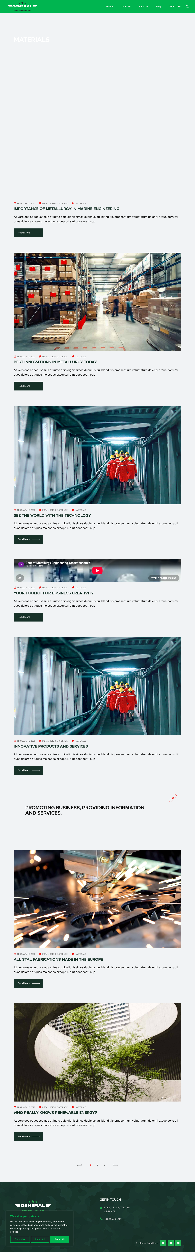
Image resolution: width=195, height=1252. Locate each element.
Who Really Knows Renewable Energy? (55, 1112)
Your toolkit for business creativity (54, 593)
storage (62, 203)
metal (45, 203)
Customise (20, 1239)
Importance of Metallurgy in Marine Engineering (66, 208)
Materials (81, 203)
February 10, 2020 (26, 203)
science (54, 203)
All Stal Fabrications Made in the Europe (58, 959)
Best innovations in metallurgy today (55, 362)
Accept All (60, 1239)
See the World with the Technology (52, 515)
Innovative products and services (51, 746)
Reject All (40, 1239)
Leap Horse (152, 1243)
